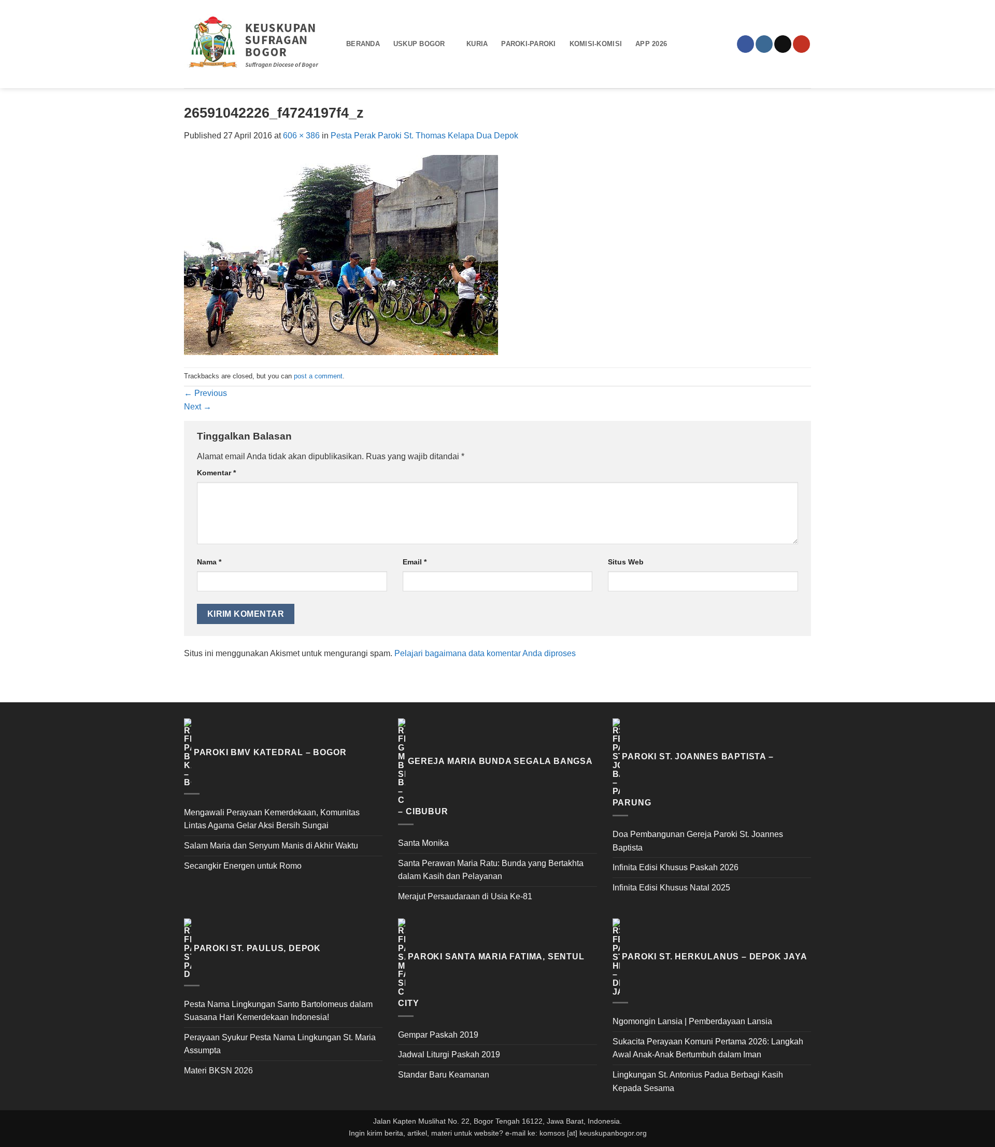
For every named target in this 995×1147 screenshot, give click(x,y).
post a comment (318, 376)
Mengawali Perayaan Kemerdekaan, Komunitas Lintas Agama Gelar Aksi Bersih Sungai (272, 819)
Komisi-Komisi (596, 44)
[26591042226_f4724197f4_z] (341, 254)
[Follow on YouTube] (801, 44)
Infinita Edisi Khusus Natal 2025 (671, 887)
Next (197, 406)
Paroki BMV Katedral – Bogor (270, 752)
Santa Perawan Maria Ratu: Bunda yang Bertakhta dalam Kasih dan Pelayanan (491, 870)
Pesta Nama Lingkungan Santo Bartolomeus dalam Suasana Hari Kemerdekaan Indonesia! (278, 1011)
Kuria (477, 44)
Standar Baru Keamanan (443, 1074)
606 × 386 (301, 135)
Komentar (216, 473)
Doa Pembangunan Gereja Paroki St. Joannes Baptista (698, 841)
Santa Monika (423, 843)
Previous (205, 393)
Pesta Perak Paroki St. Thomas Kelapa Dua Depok (424, 135)
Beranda (363, 44)
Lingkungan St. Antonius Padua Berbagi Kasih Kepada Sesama (698, 1081)
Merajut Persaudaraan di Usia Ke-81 (465, 896)
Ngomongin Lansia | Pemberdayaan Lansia (692, 1021)
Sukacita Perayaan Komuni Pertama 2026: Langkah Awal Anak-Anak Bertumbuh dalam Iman (708, 1048)
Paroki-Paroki (528, 44)
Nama (209, 562)
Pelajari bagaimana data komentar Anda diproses (485, 653)
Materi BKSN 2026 (218, 1070)
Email (415, 562)
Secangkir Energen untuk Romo (243, 865)
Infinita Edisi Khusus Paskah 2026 (675, 867)
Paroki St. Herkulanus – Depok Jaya (714, 957)
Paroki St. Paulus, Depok (257, 948)
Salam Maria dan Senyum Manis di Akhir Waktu (271, 845)
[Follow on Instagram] (764, 44)
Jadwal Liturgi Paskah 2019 (449, 1054)
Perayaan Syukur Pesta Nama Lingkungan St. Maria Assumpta (280, 1044)
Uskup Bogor (419, 44)
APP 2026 (651, 44)
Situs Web (626, 562)
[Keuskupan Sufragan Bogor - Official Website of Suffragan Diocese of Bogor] (257, 44)
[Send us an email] (782, 44)
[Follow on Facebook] (745, 44)
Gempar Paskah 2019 (438, 1034)
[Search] (684, 44)
